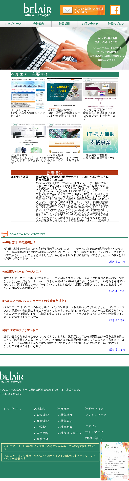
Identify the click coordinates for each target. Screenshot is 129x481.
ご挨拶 (41, 427)
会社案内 (38, 23)
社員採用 (64, 23)
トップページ (13, 23)
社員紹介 (66, 427)
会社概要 (43, 439)
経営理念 (43, 421)
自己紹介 (43, 433)
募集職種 (66, 415)
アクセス (91, 426)
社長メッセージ (71, 433)
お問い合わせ (90, 23)
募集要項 (66, 421)
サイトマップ (94, 432)
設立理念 (43, 415)
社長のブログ (116, 23)
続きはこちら (117, 261)
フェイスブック (95, 415)
